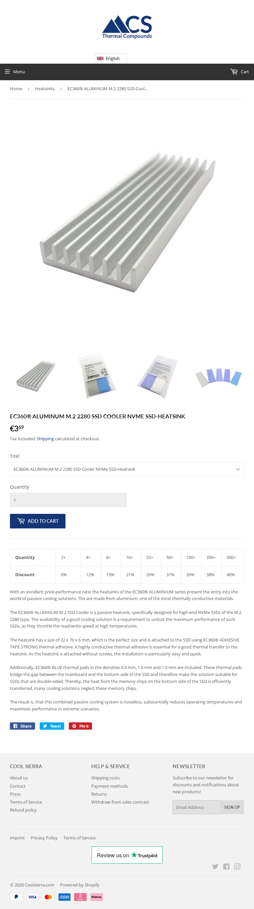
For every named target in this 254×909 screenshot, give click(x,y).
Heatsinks (45, 88)
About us (19, 778)
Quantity (19, 487)
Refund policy (23, 810)
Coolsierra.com (39, 885)
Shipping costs (105, 778)
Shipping (45, 439)
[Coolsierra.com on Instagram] (237, 868)
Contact (17, 786)
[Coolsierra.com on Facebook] (226, 868)
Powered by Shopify (80, 885)
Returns (99, 794)
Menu (19, 72)
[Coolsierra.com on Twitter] (215, 868)
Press (15, 794)
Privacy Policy (44, 838)
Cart (244, 72)
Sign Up (232, 807)
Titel (15, 456)
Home (16, 88)
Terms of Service (26, 802)
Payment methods (109, 786)
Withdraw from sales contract (120, 802)
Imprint (17, 838)
